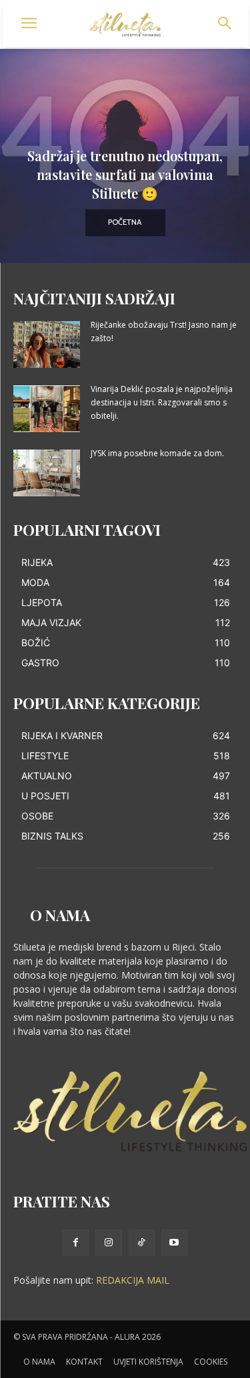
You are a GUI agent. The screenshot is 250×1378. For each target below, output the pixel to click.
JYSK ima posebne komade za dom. (157, 453)
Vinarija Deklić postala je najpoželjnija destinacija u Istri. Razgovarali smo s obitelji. (162, 402)
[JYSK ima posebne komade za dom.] (46, 473)
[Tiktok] (142, 1242)
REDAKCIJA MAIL (132, 1280)
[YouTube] (174, 1242)
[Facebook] (76, 1242)
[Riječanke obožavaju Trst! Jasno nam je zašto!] (46, 344)
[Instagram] (108, 1242)
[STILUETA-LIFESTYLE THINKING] (125, 24)
